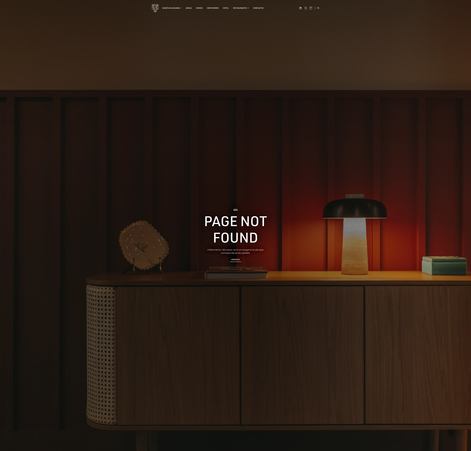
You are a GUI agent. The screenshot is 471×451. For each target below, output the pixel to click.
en (318, 8)
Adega (189, 8)
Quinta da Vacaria (171, 8)
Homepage (235, 259)
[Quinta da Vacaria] (155, 8)
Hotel (226, 8)
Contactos (258, 8)
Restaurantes (240, 8)
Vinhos (199, 8)
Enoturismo (213, 8)
